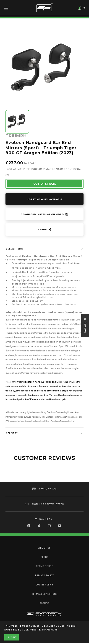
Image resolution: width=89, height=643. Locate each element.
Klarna (44, 602)
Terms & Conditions (45, 593)
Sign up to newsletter (48, 504)
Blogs (45, 556)
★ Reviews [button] (85, 325)
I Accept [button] (12, 637)
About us (44, 547)
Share (43, 229)
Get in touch (48, 489)
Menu (6, 8)
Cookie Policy (44, 584)
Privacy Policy (44, 575)
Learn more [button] (50, 629)
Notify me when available (45, 199)
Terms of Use (44, 566)
